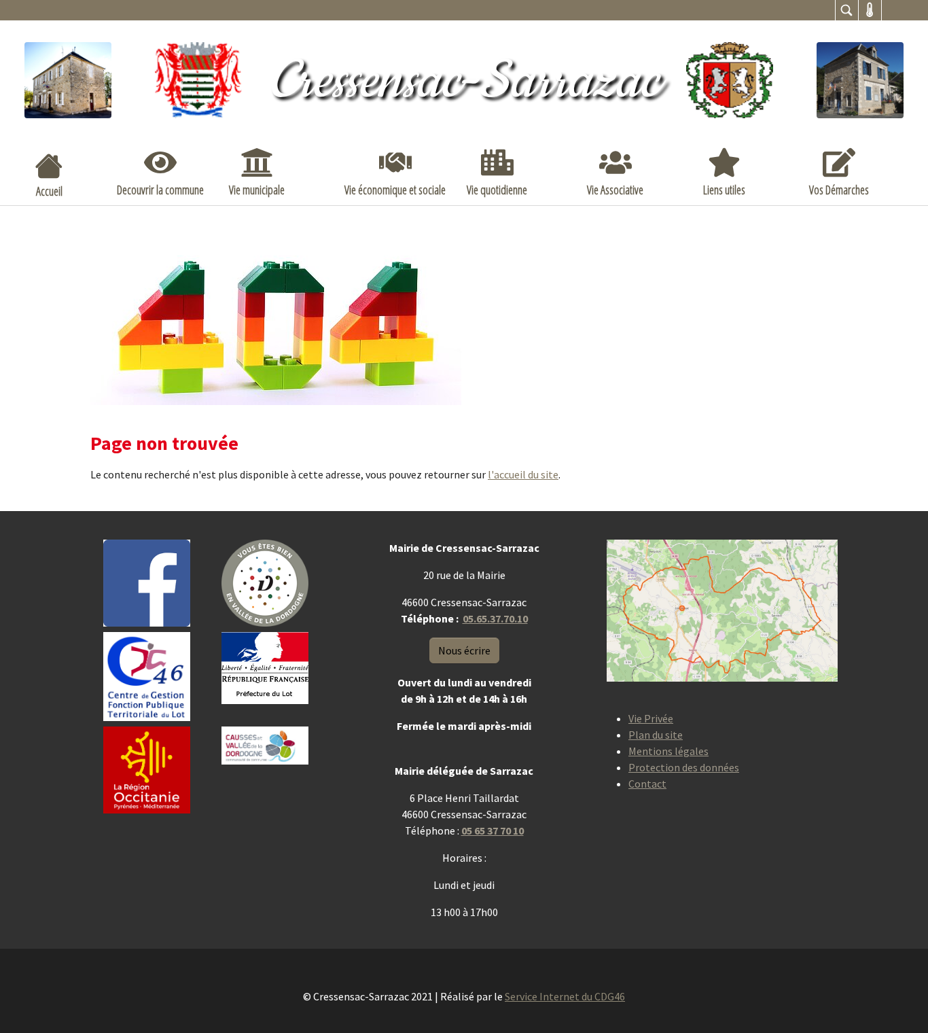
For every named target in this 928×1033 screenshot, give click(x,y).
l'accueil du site (523, 474)
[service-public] (265, 668)
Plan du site (655, 734)
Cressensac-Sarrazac (463, 81)
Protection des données (683, 767)
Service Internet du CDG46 (565, 996)
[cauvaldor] (265, 745)
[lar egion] (146, 769)
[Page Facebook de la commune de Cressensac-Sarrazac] (146, 583)
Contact (647, 783)
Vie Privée (650, 718)
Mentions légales (668, 751)
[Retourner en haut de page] (898, 1003)
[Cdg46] (146, 676)
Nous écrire (464, 650)
